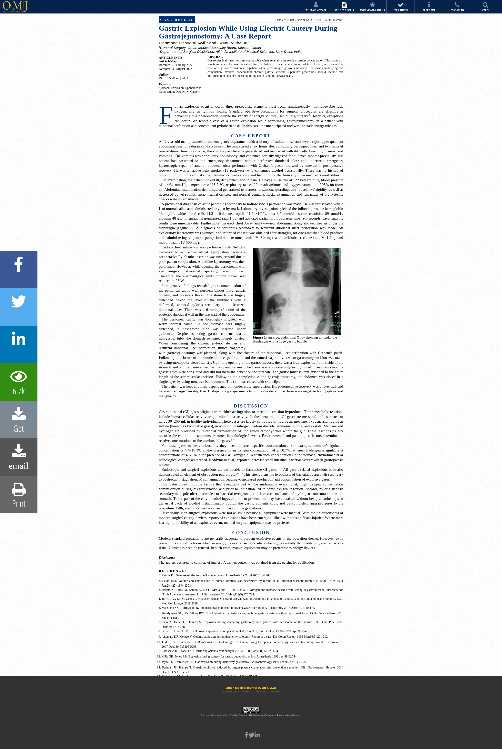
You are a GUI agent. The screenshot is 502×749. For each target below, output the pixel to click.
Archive (246, 691)
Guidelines (260, 691)
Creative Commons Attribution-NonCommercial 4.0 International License (265, 715)
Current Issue (231, 691)
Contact (274, 691)
